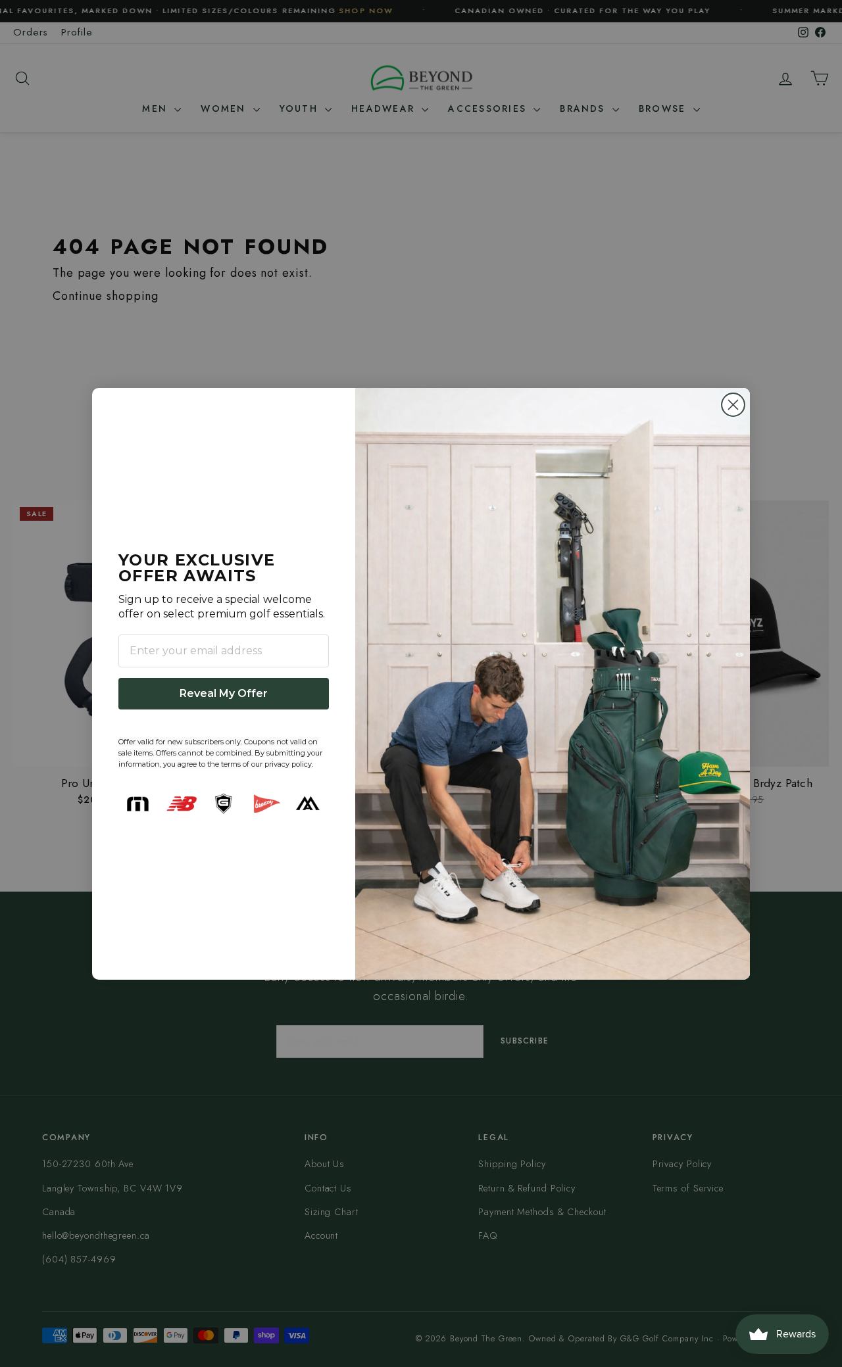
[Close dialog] (733, 404)
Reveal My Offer (224, 693)
